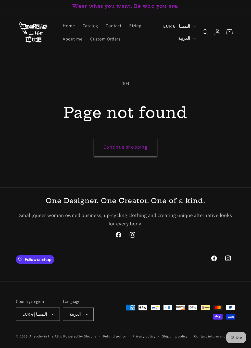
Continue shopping (125, 147)
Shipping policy (175, 336)
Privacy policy (144, 336)
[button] (206, 32)
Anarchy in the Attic (46, 336)
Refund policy (114, 336)
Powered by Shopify (80, 336)
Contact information (211, 336)
